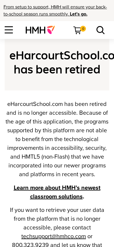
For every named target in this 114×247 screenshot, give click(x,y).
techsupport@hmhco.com (53, 236)
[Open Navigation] (9, 30)
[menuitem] (42, 30)
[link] (42, 29)
